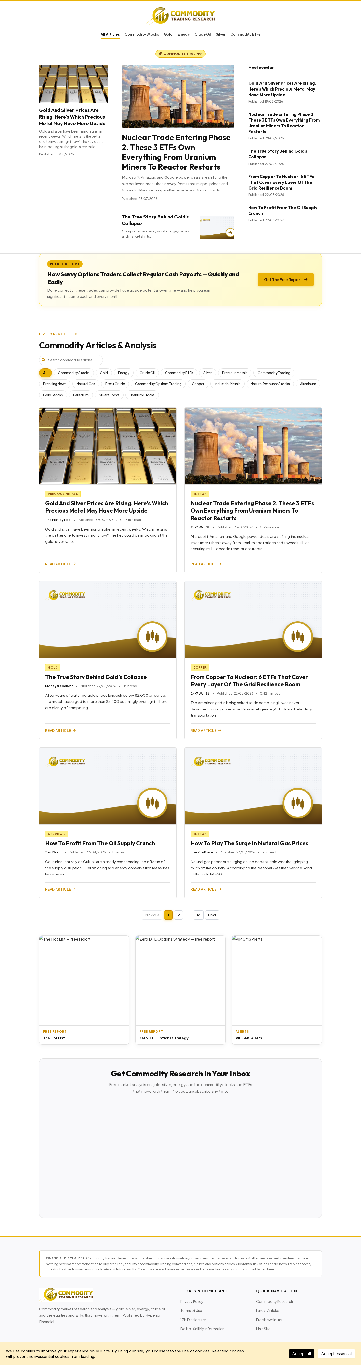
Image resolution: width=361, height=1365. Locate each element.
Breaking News (54, 384)
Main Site (263, 1328)
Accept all (301, 1353)
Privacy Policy (191, 1301)
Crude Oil (203, 34)
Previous (152, 915)
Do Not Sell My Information (202, 1328)
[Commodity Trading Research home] (180, 16)
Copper (198, 384)
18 (198, 915)
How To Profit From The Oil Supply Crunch (100, 843)
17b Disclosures (193, 1319)
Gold (168, 34)
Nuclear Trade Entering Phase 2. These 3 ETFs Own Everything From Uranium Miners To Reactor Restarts (176, 152)
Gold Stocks (53, 395)
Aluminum (308, 384)
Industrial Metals (227, 384)
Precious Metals (234, 373)
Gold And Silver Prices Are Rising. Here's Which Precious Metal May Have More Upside (72, 116)
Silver (220, 34)
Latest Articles (268, 1310)
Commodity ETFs (245, 34)
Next (212, 915)
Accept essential (336, 1353)
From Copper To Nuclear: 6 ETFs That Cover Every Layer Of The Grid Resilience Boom (281, 182)
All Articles (110, 34)
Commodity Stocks (142, 34)
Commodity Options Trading (158, 384)
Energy (184, 34)
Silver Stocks (109, 395)
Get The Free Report (283, 279)
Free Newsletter (269, 1319)
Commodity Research (274, 1301)
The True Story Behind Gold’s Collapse (96, 677)
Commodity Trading (274, 373)
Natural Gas (86, 384)
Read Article (58, 564)
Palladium (81, 395)
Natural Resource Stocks (270, 384)
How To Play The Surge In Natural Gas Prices (249, 843)
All (45, 373)
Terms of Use (191, 1310)
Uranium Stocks (142, 395)
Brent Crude (115, 384)
